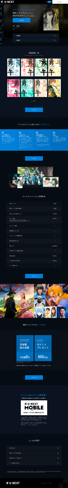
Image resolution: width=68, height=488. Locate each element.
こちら (23, 221)
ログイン (49, 1)
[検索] (46, 2)
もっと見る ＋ (34, 100)
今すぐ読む (59, 2)
